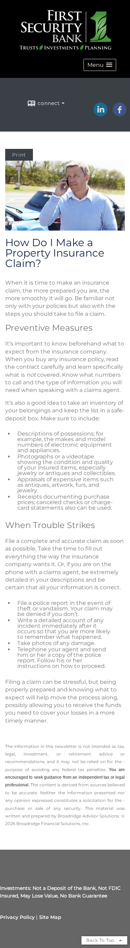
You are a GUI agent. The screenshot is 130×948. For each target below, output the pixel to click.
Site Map (50, 917)
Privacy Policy (17, 917)
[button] (100, 65)
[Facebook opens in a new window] (120, 114)
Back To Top (101, 940)
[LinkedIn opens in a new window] (100, 114)
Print (19, 155)
